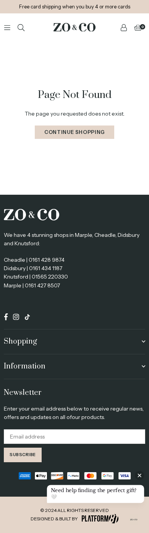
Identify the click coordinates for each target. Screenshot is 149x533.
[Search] (21, 27)
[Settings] (124, 27)
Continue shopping (74, 132)
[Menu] (7, 27)
